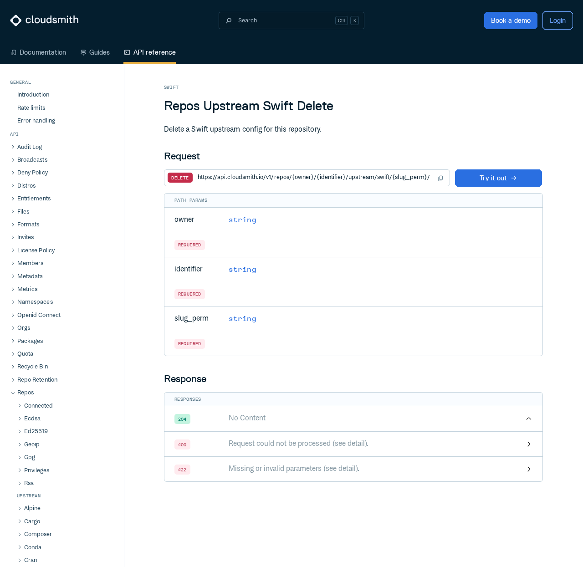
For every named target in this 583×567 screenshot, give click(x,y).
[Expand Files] (12, 212)
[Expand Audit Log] (12, 147)
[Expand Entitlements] (12, 199)
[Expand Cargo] (19, 521)
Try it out (493, 178)
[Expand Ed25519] (19, 431)
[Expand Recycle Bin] (12, 367)
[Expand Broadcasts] (12, 160)
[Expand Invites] (12, 237)
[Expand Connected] (19, 406)
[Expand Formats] (12, 225)
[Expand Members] (12, 263)
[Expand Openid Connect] (12, 315)
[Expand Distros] (12, 186)
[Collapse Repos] (12, 393)
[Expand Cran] (19, 560)
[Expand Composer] (19, 534)
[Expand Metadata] (12, 276)
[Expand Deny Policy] (12, 173)
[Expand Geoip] (19, 445)
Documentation (43, 52)
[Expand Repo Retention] (12, 380)
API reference (154, 52)
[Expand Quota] (12, 354)
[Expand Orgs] (12, 328)
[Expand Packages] (12, 341)
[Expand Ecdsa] (19, 419)
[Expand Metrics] (12, 289)
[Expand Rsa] (19, 483)
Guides (99, 52)
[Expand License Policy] (12, 250)
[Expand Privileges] (19, 470)
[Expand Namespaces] (12, 302)
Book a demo (511, 20)
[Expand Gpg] (19, 457)
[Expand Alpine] (19, 508)
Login (558, 20)
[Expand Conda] (19, 547)
